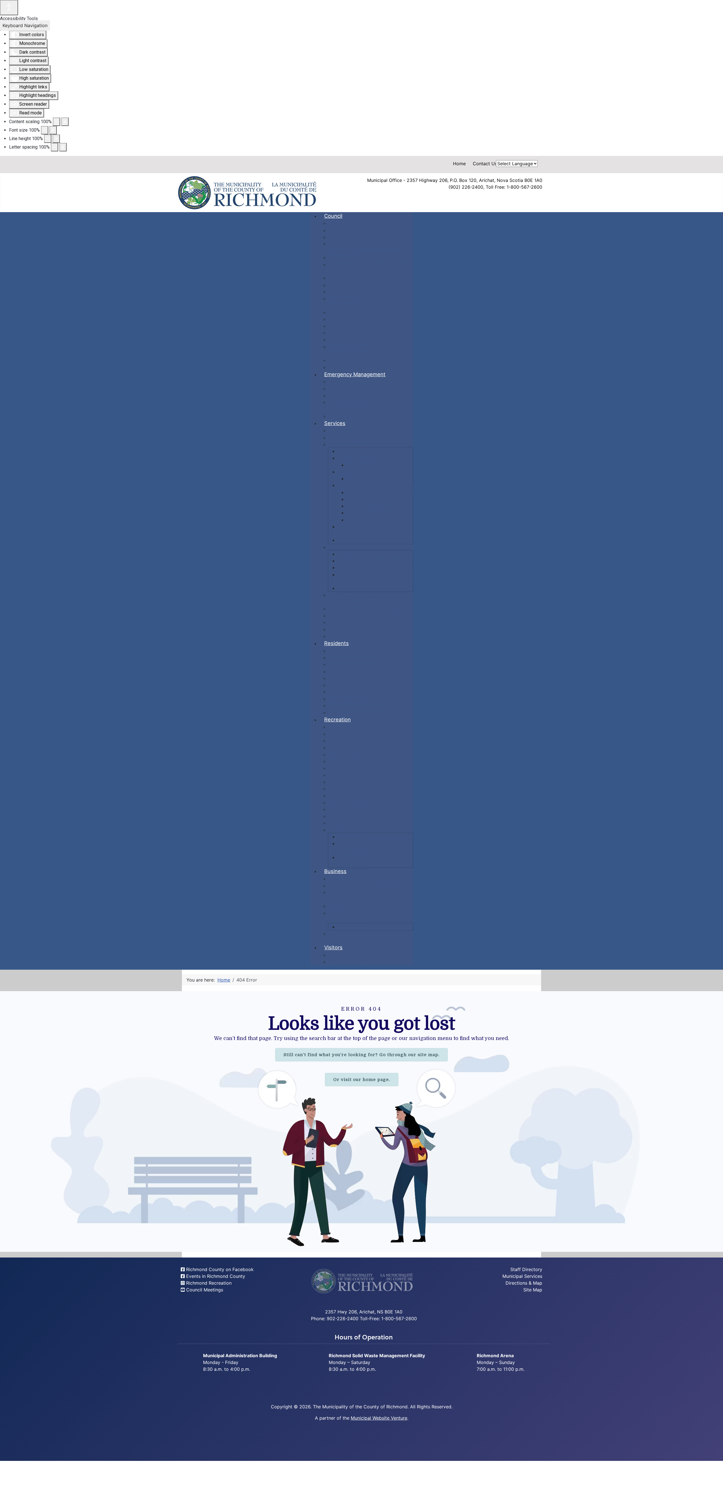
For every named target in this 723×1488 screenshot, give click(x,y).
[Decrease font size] (44, 130)
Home (459, 163)
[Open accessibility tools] (9, 7)
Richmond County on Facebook (219, 1269)
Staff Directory (526, 1269)
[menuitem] (333, 216)
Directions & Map (524, 1283)
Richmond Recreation (208, 1283)
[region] (361, 1121)
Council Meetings (204, 1290)
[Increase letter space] (63, 147)
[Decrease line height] (47, 138)
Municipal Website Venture (379, 1418)
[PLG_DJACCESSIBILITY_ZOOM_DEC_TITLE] (56, 122)
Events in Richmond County (215, 1276)
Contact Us (485, 163)
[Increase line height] (56, 138)
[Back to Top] (713, 1477)
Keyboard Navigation (25, 25)
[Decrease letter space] (54, 147)
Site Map (532, 1290)
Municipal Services (522, 1276)
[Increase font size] (53, 130)
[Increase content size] (65, 122)
